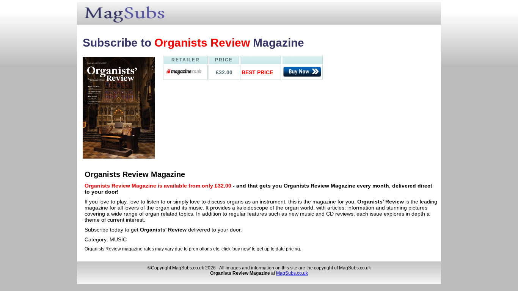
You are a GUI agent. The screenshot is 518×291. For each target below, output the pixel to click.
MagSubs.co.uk (292, 273)
